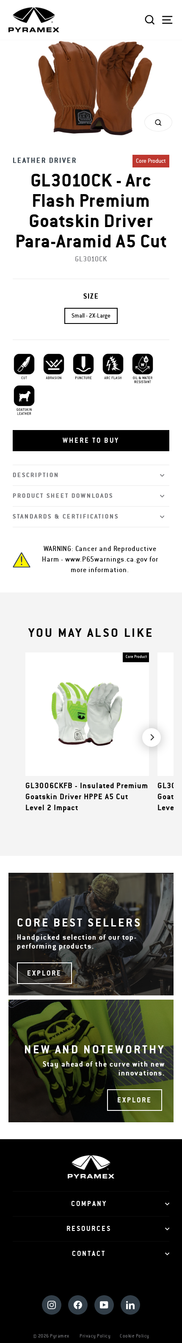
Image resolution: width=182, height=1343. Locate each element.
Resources (88, 1229)
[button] (91, 440)
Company (89, 1204)
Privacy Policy (95, 1336)
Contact (89, 1254)
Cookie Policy (134, 1336)
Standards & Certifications (66, 516)
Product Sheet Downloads (63, 495)
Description (36, 475)
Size (91, 296)
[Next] (151, 737)
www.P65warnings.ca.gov (106, 559)
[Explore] (91, 934)
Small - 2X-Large (91, 315)
